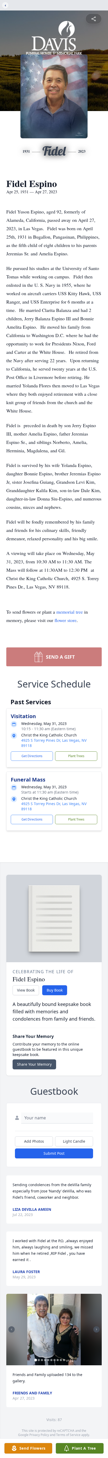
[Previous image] (11, 1329)
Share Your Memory (34, 1064)
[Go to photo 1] (35, 1360)
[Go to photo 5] (48, 1360)
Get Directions (31, 756)
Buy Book (55, 990)
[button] (54, 1329)
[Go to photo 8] (58, 1360)
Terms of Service (68, 1435)
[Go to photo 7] (54, 1360)
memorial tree (69, 612)
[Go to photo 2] (39, 1360)
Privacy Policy (39, 1435)
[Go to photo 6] (51, 1360)
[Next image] (96, 1329)
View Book (26, 990)
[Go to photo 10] (64, 1360)
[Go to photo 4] (45, 1360)
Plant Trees (76, 756)
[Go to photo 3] (42, 1360)
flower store (66, 620)
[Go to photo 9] (61, 1360)
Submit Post (54, 1153)
